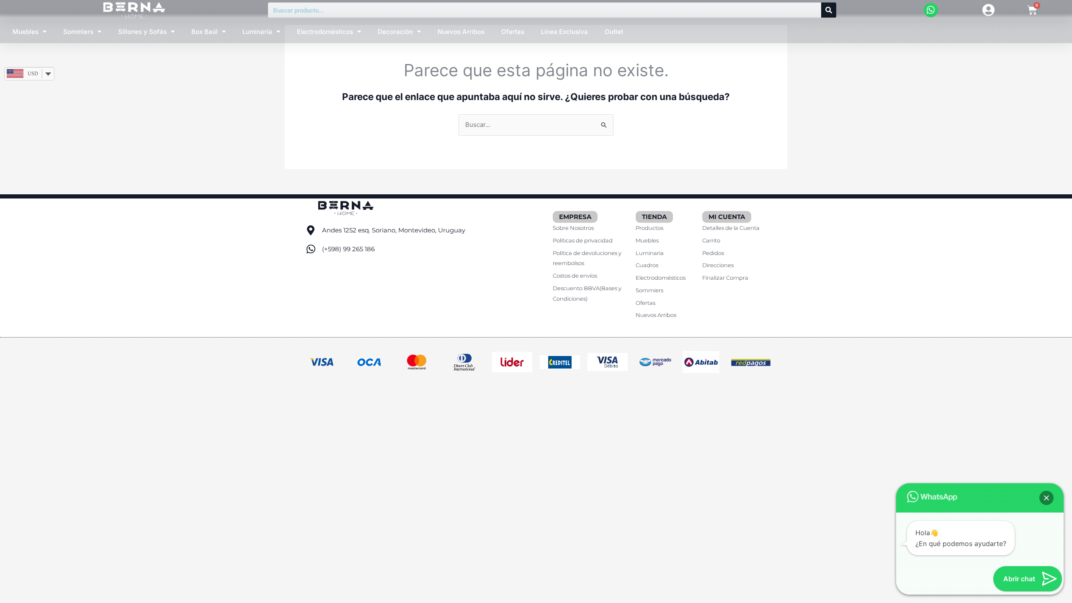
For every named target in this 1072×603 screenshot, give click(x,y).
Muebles (26, 32)
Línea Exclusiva (564, 32)
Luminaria (257, 32)
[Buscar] (828, 10)
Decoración (395, 32)
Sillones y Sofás (142, 32)
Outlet (614, 32)
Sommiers (78, 32)
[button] (1046, 498)
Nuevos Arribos (461, 32)
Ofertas (512, 32)
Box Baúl (204, 32)
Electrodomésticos (325, 32)
